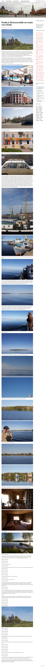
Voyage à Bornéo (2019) (39, 65)
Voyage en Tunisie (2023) (39, 44)
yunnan (37, 118)
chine (37, 106)
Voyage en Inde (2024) (39, 32)
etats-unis (37, 115)
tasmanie (41, 114)
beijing (37, 109)
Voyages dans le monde (25, 1)
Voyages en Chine (9, 1)
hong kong (37, 112)
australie (40, 106)
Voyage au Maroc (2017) (39, 70)
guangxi (42, 117)
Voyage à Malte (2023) (39, 47)
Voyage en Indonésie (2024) (40, 34)
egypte (40, 111)
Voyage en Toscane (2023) (39, 46)
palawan (41, 120)
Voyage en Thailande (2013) (40, 73)
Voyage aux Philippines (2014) (40, 72)
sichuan (37, 114)
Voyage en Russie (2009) (39, 79)
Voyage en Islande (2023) (39, 41)
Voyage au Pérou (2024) (39, 35)
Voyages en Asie (16, 1)
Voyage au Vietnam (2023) (39, 39)
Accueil (3, 1)
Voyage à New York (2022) (39, 56)
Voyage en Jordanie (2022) (39, 61)
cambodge (37, 117)
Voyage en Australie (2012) (39, 76)
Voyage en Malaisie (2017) (39, 69)
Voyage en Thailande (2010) (40, 77)
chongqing (37, 120)
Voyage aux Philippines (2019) (40, 66)
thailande (40, 109)
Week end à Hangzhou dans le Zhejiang (39, 96)
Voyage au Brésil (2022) (39, 57)
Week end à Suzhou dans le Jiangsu (40, 98)
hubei (40, 118)
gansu (41, 115)
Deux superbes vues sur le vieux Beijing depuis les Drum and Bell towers (40, 87)
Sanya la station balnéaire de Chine (39, 91)
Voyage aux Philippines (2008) (40, 80)
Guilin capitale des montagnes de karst (39, 101)
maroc (37, 111)
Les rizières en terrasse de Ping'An (39, 93)
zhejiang (41, 112)
